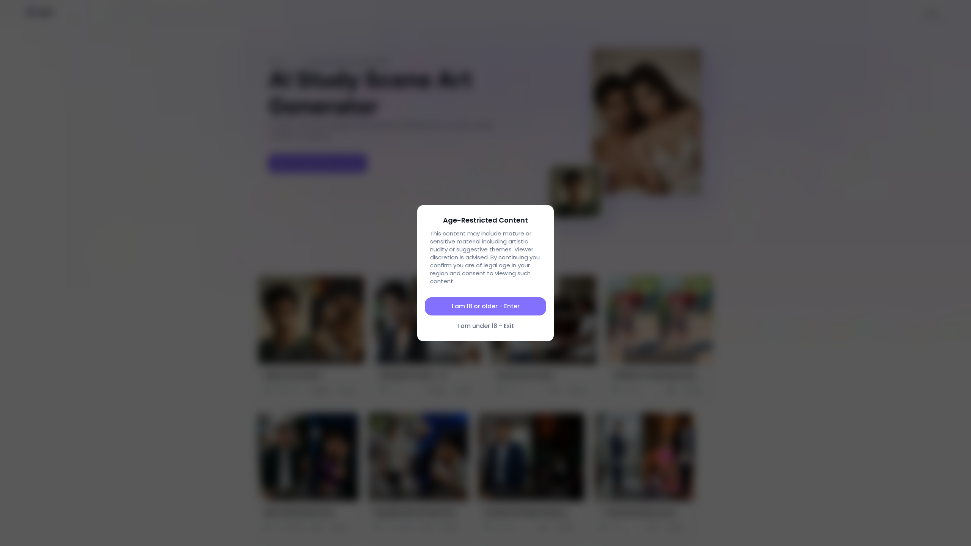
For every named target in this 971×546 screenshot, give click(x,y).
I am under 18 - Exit (485, 326)
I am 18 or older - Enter (486, 306)
